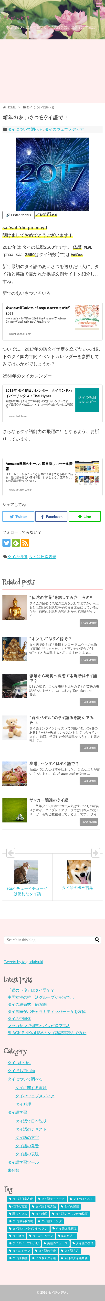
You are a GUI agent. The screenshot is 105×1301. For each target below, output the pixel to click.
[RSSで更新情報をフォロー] (25, 543)
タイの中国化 (19, 1019)
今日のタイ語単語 (76, 1258)
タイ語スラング (51, 1221)
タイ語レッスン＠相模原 (71, 1214)
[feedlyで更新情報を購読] (16, 543)
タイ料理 (23, 1104)
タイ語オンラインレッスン (30, 1228)
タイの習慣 (17, 557)
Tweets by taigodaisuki (23, 962)
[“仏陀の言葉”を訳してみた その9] (14, 607)
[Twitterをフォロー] (6, 543)
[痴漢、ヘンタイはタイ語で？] (14, 774)
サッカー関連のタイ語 (48, 800)
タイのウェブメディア (64, 129)
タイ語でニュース (53, 1199)
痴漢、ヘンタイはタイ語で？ (54, 764)
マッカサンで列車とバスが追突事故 (39, 1026)
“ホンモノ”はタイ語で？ (50, 639)
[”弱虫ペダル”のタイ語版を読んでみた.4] (14, 727)
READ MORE (89, 623)
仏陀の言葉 (19, 1206)
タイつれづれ (19, 1063)
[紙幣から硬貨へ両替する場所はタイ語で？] (14, 686)
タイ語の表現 (27, 1154)
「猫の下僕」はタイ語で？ (31, 990)
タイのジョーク (42, 1236)
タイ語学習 (17, 1112)
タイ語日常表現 (42, 557)
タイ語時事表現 (22, 1221)
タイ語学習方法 (45, 1206)
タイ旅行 (18, 1236)
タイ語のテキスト (31, 1129)
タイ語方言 (71, 1251)
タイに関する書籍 (31, 1088)
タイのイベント (83, 1199)
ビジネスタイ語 (45, 1258)
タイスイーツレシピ (25, 1243)
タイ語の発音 (27, 1146)
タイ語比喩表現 (66, 1228)
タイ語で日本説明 (31, 1121)
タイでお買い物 (21, 1071)
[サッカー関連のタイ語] (14, 810)
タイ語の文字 (27, 1138)
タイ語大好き (16, 18)
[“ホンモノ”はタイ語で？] (14, 649)
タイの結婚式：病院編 (27, 1004)
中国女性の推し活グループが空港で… (41, 997)
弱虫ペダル (19, 1214)
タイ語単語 (19, 1258)
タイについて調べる (25, 129)
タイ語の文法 (85, 1243)
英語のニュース (57, 1243)
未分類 (13, 1170)
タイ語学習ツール (23, 1162)
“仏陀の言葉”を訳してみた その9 (60, 597)
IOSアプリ (68, 1236)
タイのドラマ (21, 1251)
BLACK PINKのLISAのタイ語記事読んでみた (47, 1033)
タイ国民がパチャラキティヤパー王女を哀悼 (47, 1011)
